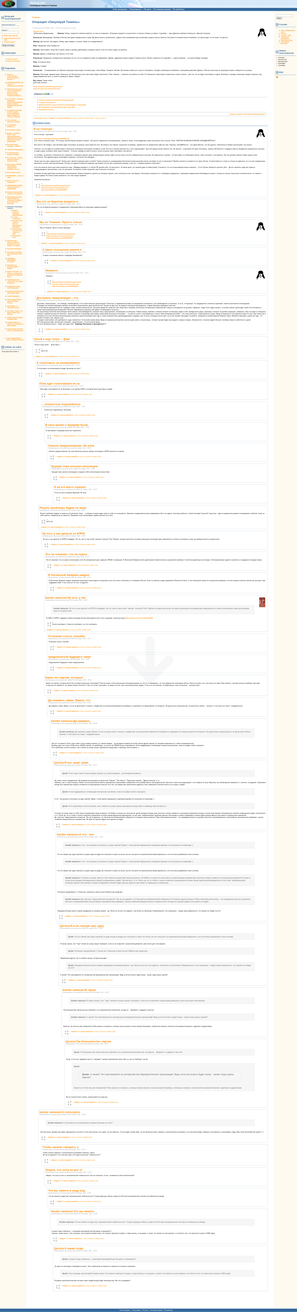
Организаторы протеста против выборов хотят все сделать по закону (13, 243)
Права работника (286, 40)
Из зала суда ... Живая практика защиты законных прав (14, 159)
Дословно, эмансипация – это (57, 297)
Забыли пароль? (9, 42)
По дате (147, 9)
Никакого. (52, 270)
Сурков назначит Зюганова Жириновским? (17, 213)
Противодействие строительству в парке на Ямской (15, 281)
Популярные (136, 9)
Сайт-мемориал (120, 9)
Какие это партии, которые (64, 677)
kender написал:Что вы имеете (72, 1211)
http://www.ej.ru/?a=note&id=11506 (139, 618)
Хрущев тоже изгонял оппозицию (74, 466)
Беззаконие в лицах (14, 130)
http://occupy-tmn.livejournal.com (46, 89)
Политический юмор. (14, 249)
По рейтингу (178, 9)
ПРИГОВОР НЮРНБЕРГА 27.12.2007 (11, 260)
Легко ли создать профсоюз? (13, 181)
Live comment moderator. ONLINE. (13, 121)
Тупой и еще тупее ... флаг (52, 339)
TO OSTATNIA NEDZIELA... (11, 125)
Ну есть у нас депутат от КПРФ (63, 533)
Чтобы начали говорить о (60, 1147)
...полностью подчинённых (61, 404)
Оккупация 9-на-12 (46, 109)
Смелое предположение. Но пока (71, 445)
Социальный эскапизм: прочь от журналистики (15, 329)
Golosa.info (37, 2)
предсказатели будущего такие (69, 656)
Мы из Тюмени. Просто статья (60, 222)
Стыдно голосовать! (16, 217)
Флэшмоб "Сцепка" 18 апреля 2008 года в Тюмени (15, 312)
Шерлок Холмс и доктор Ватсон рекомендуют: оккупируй (62, 105)
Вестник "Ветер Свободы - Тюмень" (14, 145)
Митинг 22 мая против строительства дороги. (15, 193)
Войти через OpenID (11, 36)
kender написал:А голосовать (59, 1112)
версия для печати (40, 118)
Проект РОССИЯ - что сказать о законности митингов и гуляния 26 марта (15, 274)
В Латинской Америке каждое (68, 575)
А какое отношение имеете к (62, 249)
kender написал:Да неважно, (70, 721)
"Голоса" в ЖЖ (286, 35)
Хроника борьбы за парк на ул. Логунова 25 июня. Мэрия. (15, 324)
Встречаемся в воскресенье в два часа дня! (17, 231)
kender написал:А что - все (75, 834)
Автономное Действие (285, 42)
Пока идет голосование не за (59, 383)
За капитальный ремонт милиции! (13, 153)
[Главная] (8, 7)
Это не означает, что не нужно (66, 554)
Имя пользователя (9, 25)
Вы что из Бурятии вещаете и (57, 201)
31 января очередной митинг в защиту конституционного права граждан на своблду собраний (14, 114)
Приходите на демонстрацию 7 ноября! (13, 266)
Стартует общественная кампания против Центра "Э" (13, 77)
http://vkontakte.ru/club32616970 (54, 190)
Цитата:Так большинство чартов (88, 1041)
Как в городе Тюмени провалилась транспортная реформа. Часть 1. (14, 167)
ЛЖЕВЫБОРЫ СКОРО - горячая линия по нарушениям (15, 187)
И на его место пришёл (70, 487)
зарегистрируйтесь (65, 118)
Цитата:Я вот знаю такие (71, 762)
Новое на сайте (12, 59)
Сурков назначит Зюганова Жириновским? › (248, 114)
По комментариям (162, 9)
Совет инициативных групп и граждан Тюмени (14, 301)
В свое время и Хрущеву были (66, 424)
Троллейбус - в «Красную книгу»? (13, 306)
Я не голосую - (44, 128)
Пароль (5, 30)
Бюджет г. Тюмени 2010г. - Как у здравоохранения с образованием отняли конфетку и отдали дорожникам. (14, 137)
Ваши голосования (13, 61)
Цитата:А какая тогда (68, 1248)
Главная (36, 17)
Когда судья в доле (14, 172)
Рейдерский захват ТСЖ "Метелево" (13, 287)
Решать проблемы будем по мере (62, 507)
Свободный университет (285, 37)
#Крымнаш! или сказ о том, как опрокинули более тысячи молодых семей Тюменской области (14, 92)
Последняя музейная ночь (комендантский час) (14, 253)
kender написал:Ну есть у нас (65, 597)
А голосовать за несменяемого (58, 362)
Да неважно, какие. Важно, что (69, 700)
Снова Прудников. (13, 296)
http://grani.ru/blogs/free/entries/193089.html (51, 139)
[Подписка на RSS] (277, 77)
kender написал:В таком (79, 989)
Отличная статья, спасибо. (67, 636)
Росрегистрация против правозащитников (15, 292)
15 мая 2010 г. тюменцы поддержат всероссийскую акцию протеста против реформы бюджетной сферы (15, 103)
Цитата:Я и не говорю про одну (82, 925)
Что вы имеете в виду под (66, 1190)
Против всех (38, 31)
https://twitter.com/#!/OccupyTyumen (47, 86)
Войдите (52, 118)
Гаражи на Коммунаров (15, 149)
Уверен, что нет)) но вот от (63, 1169)
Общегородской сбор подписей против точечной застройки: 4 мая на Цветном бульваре (14, 200)
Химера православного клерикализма (15, 318)
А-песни (283, 34)
